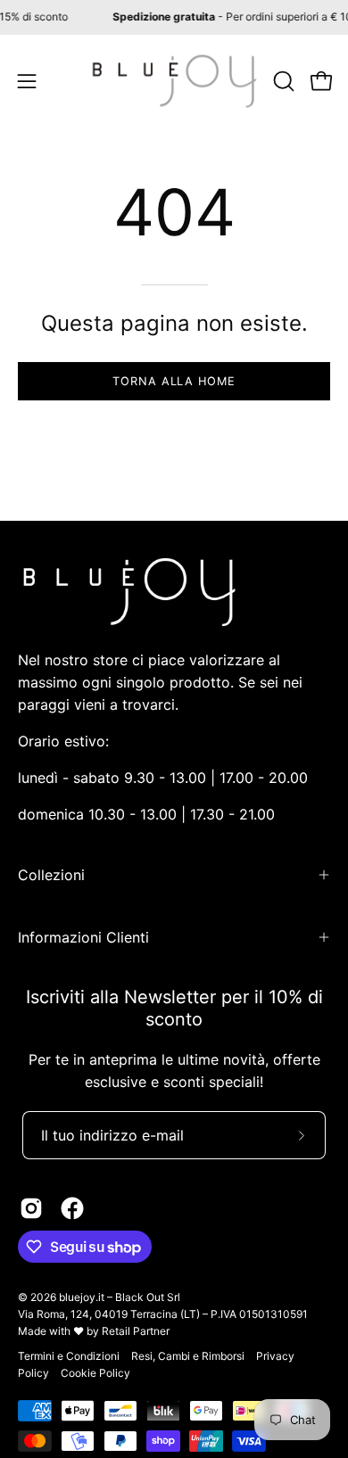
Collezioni (51, 875)
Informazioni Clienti (83, 937)
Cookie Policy (95, 1373)
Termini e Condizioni (69, 1356)
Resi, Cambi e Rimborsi (187, 1356)
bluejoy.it (81, 1297)
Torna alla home (174, 381)
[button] (281, 81)
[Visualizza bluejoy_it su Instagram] (31, 1208)
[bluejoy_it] (174, 81)
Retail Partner (136, 1331)
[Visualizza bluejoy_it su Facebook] (72, 1208)
